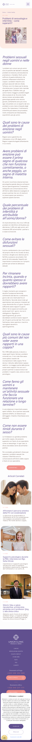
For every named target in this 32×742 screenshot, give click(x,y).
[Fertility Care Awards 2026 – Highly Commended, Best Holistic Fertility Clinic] (4, 737)
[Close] (7, 735)
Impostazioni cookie (15, 737)
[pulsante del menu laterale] (28, 4)
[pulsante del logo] (8, 4)
